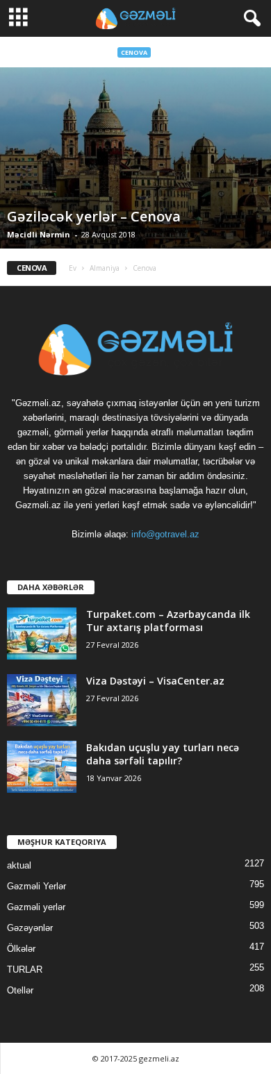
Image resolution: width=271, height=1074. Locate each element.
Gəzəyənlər (30, 928)
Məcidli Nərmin (38, 234)
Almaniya (105, 268)
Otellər (20, 990)
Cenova (134, 52)
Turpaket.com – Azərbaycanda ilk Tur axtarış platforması (168, 620)
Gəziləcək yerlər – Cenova (94, 216)
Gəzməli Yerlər (36, 886)
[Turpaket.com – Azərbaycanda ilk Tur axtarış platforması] (41, 633)
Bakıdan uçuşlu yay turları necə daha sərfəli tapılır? (162, 754)
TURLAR (24, 969)
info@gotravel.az (165, 534)
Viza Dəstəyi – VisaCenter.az (155, 680)
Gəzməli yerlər (36, 907)
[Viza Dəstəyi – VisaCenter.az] (41, 700)
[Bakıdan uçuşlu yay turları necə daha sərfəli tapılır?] (41, 767)
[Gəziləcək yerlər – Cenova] (135, 158)
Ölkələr (21, 948)
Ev (72, 268)
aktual (19, 865)
